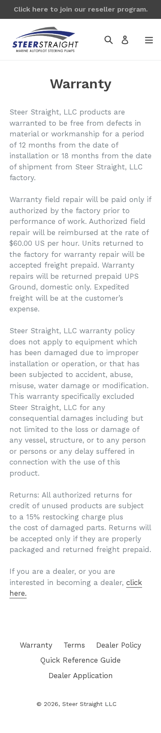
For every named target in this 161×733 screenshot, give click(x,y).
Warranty (36, 645)
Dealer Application (81, 675)
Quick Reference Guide (80, 660)
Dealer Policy (118, 645)
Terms (74, 645)
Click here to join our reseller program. (81, 9)
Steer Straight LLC (89, 703)
